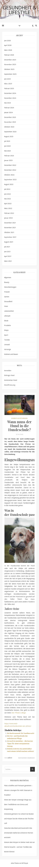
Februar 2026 (9, 55)
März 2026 (8, 50)
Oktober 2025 (9, 69)
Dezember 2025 (10, 60)
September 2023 (10, 132)
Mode (6, 321)
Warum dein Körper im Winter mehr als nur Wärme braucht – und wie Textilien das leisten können (19, 847)
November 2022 (10, 170)
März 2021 (8, 261)
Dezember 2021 (10, 223)
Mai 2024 (7, 103)
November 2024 (10, 98)
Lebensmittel (9, 311)
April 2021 (7, 256)
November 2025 (10, 64)
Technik (7, 340)
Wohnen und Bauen (11, 354)
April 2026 (7, 45)
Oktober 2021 (9, 232)
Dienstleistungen (10, 287)
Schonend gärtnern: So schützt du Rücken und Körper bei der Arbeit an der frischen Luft (19, 818)
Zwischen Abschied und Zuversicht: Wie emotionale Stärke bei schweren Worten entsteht (18, 832)
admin (10, 758)
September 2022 (10, 179)
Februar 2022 (9, 213)
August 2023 (8, 136)
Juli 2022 (7, 189)
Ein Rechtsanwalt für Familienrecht (20, 733)
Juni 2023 (7, 146)
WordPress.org (9, 385)
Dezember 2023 (10, 117)
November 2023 (10, 122)
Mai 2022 (7, 199)
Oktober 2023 (9, 127)
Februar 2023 (9, 155)
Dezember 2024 (10, 93)
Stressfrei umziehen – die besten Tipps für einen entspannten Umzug (20, 743)
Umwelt (7, 344)
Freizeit (7, 292)
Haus (6, 306)
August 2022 (8, 184)
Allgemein (7, 277)
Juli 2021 (7, 247)
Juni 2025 (7, 79)
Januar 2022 (8, 218)
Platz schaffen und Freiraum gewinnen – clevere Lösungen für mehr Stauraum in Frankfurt (18, 790)
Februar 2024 (9, 108)
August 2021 (8, 242)
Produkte (7, 325)
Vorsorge (7, 349)
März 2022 (8, 208)
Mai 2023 (7, 151)
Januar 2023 (8, 160)
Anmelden (7, 370)
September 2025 (10, 74)
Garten (6, 297)
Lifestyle (7, 316)
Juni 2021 (7, 251)
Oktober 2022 (9, 175)
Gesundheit (8, 301)
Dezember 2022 (10, 165)
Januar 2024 (8, 112)
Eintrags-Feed (9, 375)
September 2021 (10, 237)
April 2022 (7, 203)
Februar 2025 (9, 88)
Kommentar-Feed (10, 380)
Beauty (6, 282)
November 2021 (10, 227)
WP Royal (25, 863)
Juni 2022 (7, 194)
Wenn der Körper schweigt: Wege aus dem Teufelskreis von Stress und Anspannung (17, 804)
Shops (6, 330)
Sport (6, 335)
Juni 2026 (7, 40)
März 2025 (8, 84)
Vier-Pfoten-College (19, 713)
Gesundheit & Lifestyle (19, 10)
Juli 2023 (7, 141)
